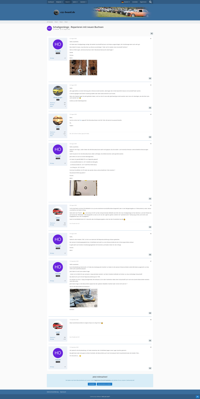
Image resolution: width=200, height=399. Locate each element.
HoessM (57, 29)
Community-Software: (100, 396)
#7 (150, 261)
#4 (150, 143)
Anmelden (135, 2)
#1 (150, 38)
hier (81, 120)
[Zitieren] (150, 78)
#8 (150, 319)
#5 (150, 205)
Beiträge (52, 58)
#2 (150, 85)
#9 (150, 347)
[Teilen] (151, 33)
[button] (125, 2)
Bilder (51, 106)
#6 (150, 233)
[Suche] (150, 2)
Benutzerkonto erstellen (104, 384)
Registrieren (143, 2)
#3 (150, 114)
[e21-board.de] (100, 12)
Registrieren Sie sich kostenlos (102, 380)
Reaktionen (52, 102)
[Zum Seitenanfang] (197, 396)
